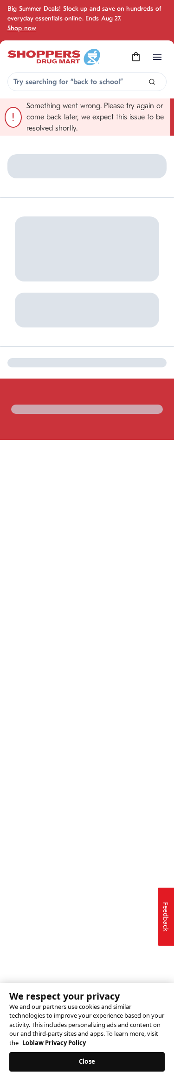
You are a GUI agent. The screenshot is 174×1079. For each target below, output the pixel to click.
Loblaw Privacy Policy (54, 1043)
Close (87, 1061)
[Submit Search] (151, 81)
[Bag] (136, 57)
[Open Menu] (157, 57)
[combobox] (87, 81)
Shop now (21, 28)
